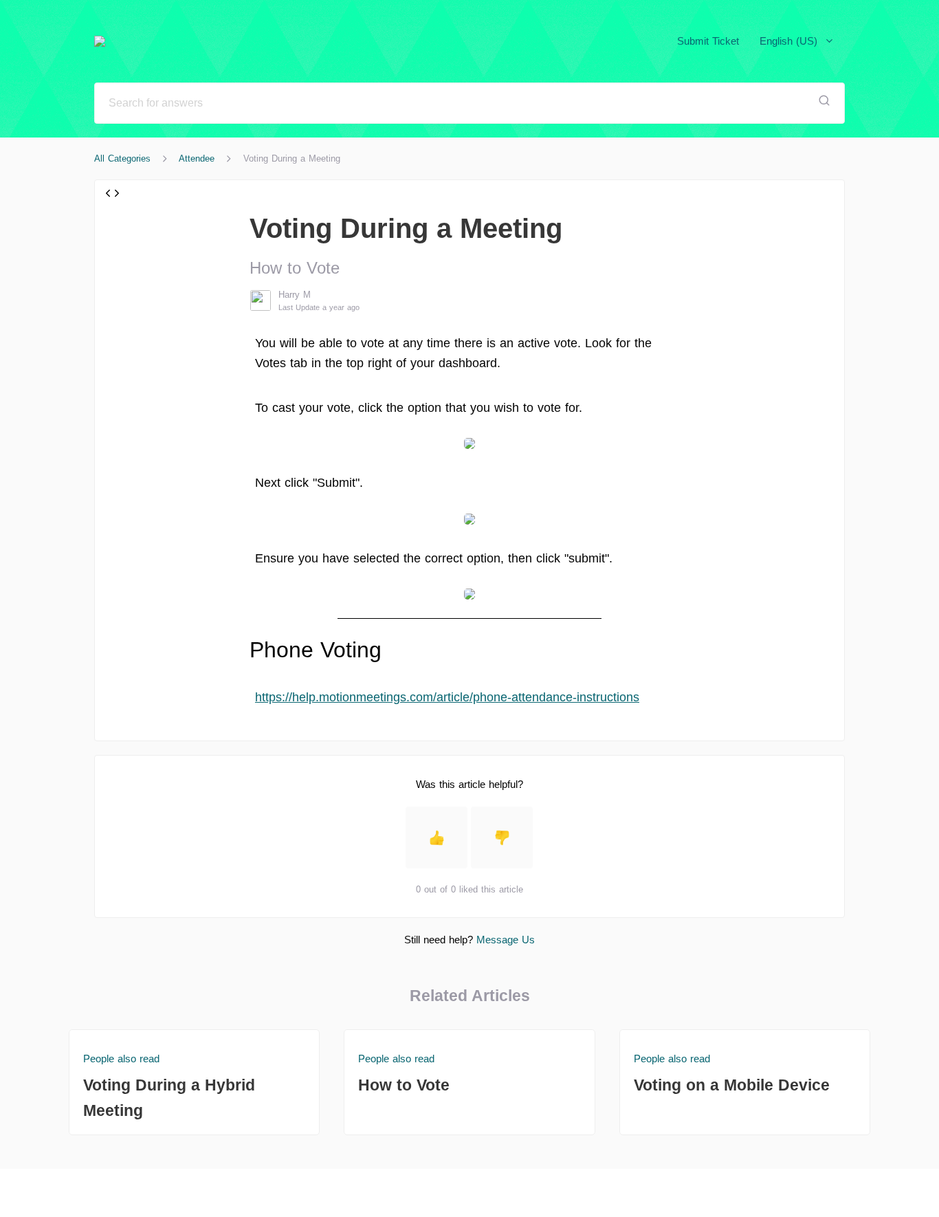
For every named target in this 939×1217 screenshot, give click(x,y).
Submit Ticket (708, 41)
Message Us (505, 939)
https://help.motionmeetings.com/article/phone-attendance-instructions (447, 697)
